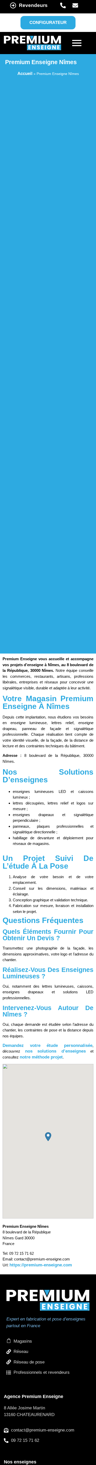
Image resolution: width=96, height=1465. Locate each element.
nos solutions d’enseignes (55, 1051)
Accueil (25, 73)
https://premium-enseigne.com (40, 1265)
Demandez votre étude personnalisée (47, 1045)
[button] (48, 1136)
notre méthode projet (41, 1057)
